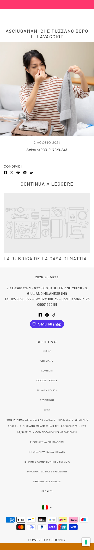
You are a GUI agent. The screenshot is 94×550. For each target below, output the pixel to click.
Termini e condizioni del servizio (47, 461)
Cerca (47, 351)
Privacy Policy (47, 390)
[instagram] (47, 314)
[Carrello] (87, 15)
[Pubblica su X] (12, 171)
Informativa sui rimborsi (47, 442)
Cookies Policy (47, 380)
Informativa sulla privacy (47, 452)
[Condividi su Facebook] (5, 171)
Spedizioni (47, 400)
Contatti (47, 370)
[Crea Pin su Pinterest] (18, 171)
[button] (31, 171)
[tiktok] (53, 314)
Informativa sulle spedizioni (47, 471)
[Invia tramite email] (24, 171)
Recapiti (47, 491)
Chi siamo (47, 361)
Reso (47, 410)
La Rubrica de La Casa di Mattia (45, 258)
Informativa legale (47, 481)
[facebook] (40, 314)
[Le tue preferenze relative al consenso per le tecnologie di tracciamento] (86, 542)
